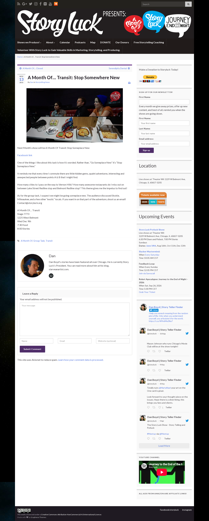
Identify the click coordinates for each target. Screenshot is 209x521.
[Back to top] (202, 514)
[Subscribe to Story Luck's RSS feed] (18, 3)
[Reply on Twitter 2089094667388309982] (149, 351)
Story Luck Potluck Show (151, 229)
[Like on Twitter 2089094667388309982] (161, 351)
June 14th (151, 245)
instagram (187, 509)
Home (19, 57)
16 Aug (162, 333)
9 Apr (162, 421)
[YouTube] (50, 3)
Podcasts (80, 42)
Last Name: (144, 128)
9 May (162, 364)
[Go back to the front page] (104, 23)
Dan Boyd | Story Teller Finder (164, 329)
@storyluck (152, 333)
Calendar (65, 42)
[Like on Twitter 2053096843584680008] (161, 370)
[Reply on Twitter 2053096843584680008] (149, 370)
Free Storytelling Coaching (149, 42)
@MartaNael (165, 387)
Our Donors (122, 42)
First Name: (145, 118)
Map (92, 42)
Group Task (39, 240)
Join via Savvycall (147, 273)
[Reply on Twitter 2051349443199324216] (149, 408)
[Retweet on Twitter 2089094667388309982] (155, 351)
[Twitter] (30, 3)
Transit (49, 240)
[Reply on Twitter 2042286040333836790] (149, 439)
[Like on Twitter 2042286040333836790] (161, 439)
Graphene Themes (38, 517)
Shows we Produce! (28, 42)
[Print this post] (129, 82)
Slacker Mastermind (149, 251)
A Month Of (26, 240)
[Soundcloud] (56, 3)
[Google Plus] (24, 3)
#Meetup (151, 433)
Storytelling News (42, 82)
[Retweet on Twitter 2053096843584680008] (155, 370)
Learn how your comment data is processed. (80, 359)
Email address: (146, 138)
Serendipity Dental (118, 68)
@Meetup (164, 433)
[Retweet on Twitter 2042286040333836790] (155, 439)
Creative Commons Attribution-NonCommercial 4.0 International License (71, 514)
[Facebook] (40, 3)
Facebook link (24, 155)
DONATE (105, 42)
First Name (144, 97)
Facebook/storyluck (169, 509)
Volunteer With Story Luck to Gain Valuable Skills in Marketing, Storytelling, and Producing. (68, 49)
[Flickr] (45, 3)
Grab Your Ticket (147, 292)
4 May (162, 384)
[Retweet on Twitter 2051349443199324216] (155, 408)
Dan (31, 82)
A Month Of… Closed (33, 68)
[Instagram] (35, 3)
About (50, 42)
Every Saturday (152, 254)
